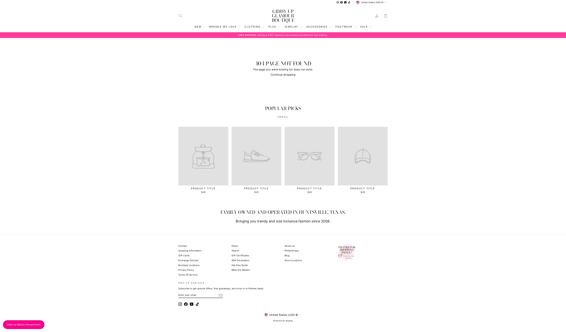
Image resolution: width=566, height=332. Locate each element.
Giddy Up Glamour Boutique (283, 16)
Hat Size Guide (240, 265)
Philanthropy (292, 250)
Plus (273, 26)
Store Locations (293, 260)
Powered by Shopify (283, 320)
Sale (364, 26)
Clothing (253, 26)
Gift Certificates (240, 255)
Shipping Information (189, 250)
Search (235, 250)
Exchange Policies (188, 260)
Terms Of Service (188, 274)
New (199, 26)
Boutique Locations (189, 265)
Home (235, 246)
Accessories (317, 26)
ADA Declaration (241, 260)
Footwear (344, 26)
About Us (290, 246)
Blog (287, 255)
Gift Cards (184, 255)
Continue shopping (283, 74)
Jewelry (292, 26)
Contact (182, 246)
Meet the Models (241, 270)
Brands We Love (223, 26)
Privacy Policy (186, 270)
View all (283, 117)
